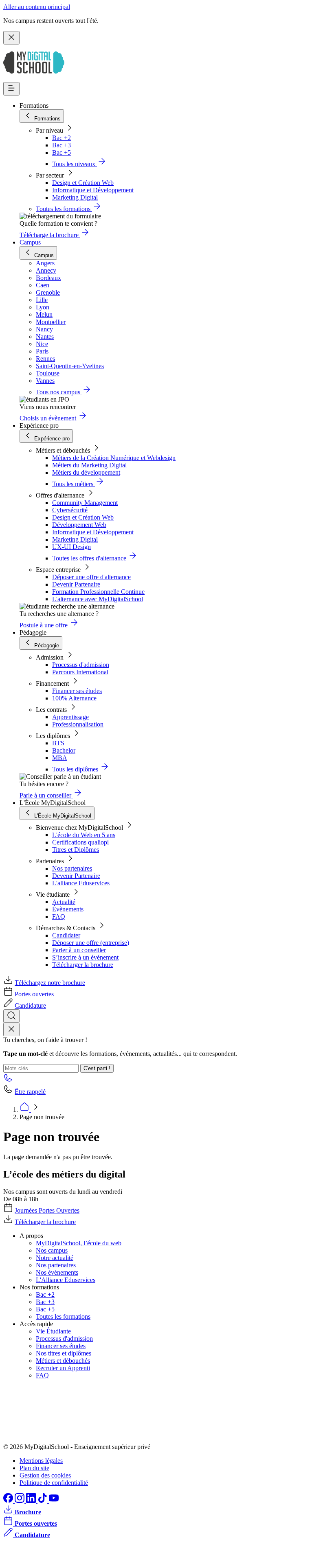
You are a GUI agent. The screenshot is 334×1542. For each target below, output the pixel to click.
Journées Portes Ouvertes (47, 1210)
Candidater (66, 935)
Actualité (63, 901)
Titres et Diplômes (75, 849)
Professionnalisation (77, 724)
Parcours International (80, 672)
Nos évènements (57, 1272)
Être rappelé (30, 1091)
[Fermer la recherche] (11, 1029)
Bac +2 (61, 137)
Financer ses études (77, 690)
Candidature (30, 1005)
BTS (58, 743)
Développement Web (79, 524)
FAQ (58, 916)
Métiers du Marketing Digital (89, 465)
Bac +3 (61, 145)
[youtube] (54, 1500)
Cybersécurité (70, 510)
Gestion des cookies (45, 1475)
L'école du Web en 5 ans (83, 834)
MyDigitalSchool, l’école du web (78, 1243)
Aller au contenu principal (36, 6)
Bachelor (63, 750)
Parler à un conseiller (79, 950)
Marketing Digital (75, 197)
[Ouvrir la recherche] (11, 1016)
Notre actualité (54, 1257)
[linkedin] (31, 1500)
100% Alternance (74, 698)
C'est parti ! (97, 1068)
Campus (30, 242)
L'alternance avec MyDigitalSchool (97, 598)
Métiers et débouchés (63, 1360)
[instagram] (20, 1500)
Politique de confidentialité (54, 1482)
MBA (59, 757)
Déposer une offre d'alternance (91, 576)
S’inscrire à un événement (85, 957)
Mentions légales (41, 1460)
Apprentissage (70, 716)
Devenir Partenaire (76, 584)
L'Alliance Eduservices (65, 1279)
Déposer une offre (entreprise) (90, 942)
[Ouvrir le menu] (11, 89)
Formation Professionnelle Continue (98, 591)
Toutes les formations (63, 1316)
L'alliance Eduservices (81, 883)
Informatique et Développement (93, 190)
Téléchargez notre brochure (50, 982)
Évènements (68, 909)
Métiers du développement (86, 472)
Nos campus (52, 1250)
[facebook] (9, 1500)
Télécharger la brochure (82, 964)
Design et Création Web (83, 182)
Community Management (85, 502)
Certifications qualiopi (80, 842)
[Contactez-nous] (8, 1080)
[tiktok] (43, 1500)
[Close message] (11, 37)
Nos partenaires (72, 868)
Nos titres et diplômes (63, 1353)
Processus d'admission (80, 664)
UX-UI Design (71, 546)
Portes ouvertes (34, 994)
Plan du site (34, 1467)
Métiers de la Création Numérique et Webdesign (114, 457)
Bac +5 (61, 152)
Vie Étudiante (53, 1331)
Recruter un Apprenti (63, 1367)
